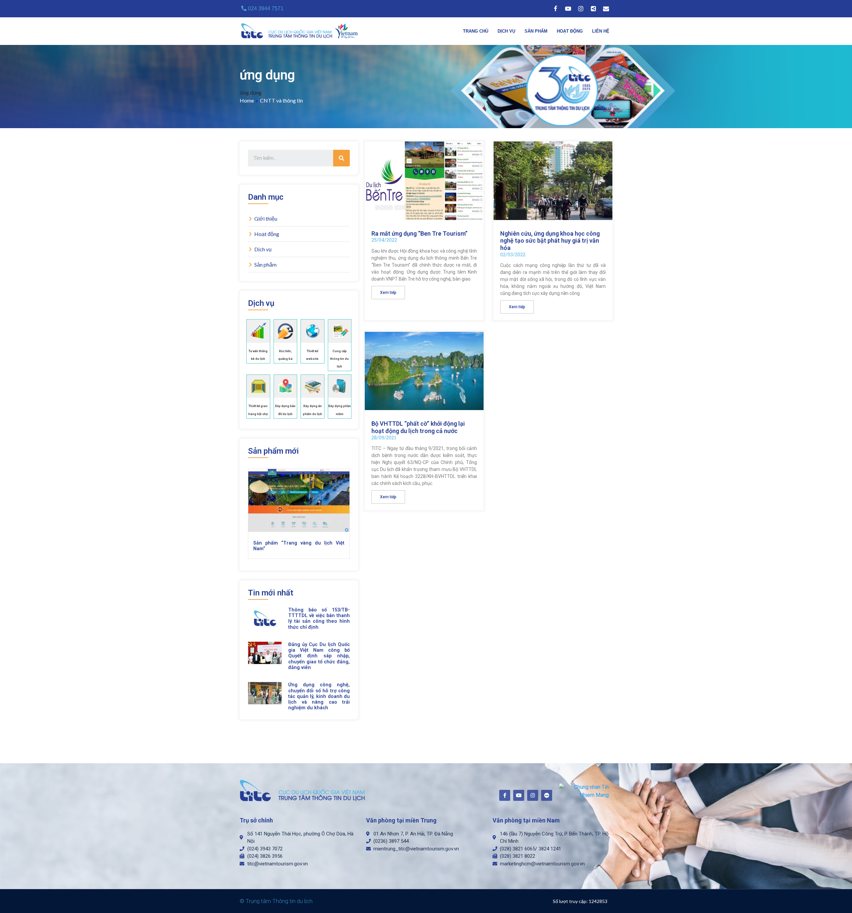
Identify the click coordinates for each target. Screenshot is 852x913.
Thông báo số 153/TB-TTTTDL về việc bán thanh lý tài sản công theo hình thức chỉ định (319, 618)
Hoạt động (570, 31)
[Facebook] (555, 8)
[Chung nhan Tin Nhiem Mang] (584, 791)
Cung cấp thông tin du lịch (339, 358)
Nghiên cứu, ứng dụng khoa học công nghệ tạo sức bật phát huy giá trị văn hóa (550, 240)
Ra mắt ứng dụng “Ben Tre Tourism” (419, 233)
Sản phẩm (536, 31)
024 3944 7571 (265, 8)
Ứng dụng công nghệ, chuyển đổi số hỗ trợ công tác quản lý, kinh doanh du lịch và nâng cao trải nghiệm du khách (319, 696)
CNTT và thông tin (281, 100)
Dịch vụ (506, 31)
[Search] (341, 158)
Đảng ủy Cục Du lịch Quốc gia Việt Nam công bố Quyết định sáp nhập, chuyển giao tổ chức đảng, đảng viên (319, 656)
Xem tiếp (388, 292)
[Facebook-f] (504, 795)
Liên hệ (600, 31)
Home (247, 100)
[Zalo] (593, 8)
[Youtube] (568, 8)
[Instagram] (580, 8)
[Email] (606, 8)
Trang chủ (475, 31)
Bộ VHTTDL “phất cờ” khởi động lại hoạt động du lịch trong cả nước (418, 427)
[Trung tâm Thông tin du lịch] (301, 31)
